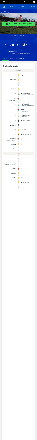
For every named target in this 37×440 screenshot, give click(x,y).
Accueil (5, 58)
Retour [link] (6, 11)
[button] (13, 6)
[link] (22, 6)
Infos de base (20, 58)
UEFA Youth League (4, 6)
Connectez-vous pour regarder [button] (20, 24)
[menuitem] (14, 6)
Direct (12, 58)
